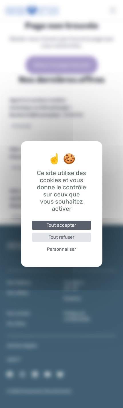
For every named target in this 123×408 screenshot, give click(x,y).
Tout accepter (61, 225)
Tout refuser (61, 237)
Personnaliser (61, 249)
